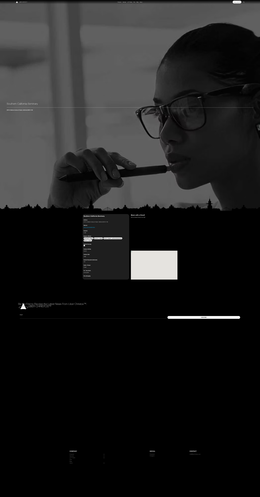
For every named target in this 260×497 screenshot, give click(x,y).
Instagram (152, 455)
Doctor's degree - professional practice (113, 238)
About (71, 463)
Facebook (152, 454)
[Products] (104, 454)
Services (72, 456)
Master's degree (88, 240)
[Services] (104, 456)
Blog (71, 461)
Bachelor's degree (98, 238)
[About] (104, 463)
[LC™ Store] (104, 458)
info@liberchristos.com (195, 454)
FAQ (71, 459)
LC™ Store (72, 457)
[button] (119, 2)
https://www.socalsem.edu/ (89, 227)
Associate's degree (88, 238)
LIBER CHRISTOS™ (23, 2)
